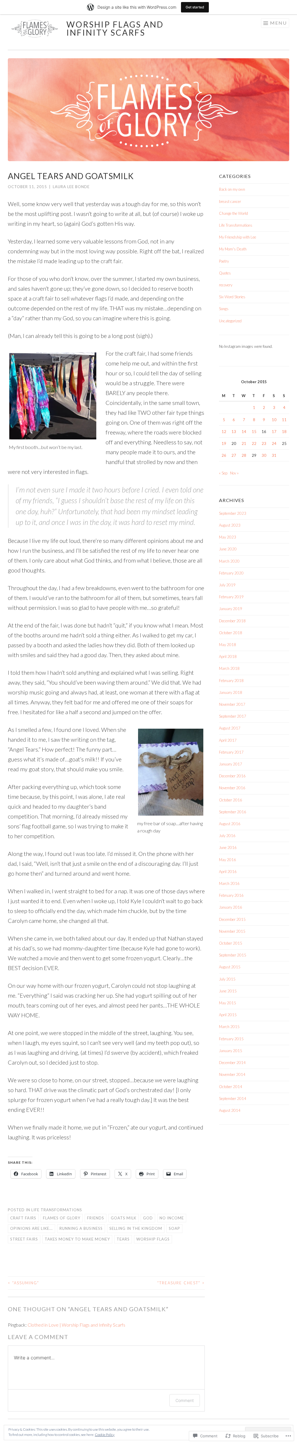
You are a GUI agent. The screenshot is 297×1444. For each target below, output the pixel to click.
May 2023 (227, 537)
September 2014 (232, 1098)
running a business (81, 1228)
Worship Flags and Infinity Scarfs (115, 28)
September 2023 (232, 513)
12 (224, 431)
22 (254, 443)
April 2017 (228, 740)
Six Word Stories (232, 296)
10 (274, 419)
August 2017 (229, 728)
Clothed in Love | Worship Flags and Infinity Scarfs (76, 1324)
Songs (224, 308)
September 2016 (232, 812)
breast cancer (230, 201)
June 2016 (228, 847)
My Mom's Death (233, 249)
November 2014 (232, 1074)
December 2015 (232, 919)
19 (224, 443)
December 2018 (232, 621)
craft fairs (23, 1218)
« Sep (223, 473)
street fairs (24, 1239)
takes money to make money (77, 1239)
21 (244, 443)
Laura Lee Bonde (71, 186)
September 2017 (232, 716)
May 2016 (227, 859)
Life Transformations (56, 1209)
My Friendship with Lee (237, 237)
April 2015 (228, 1014)
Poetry (224, 261)
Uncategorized (230, 321)
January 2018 (230, 692)
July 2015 (227, 979)
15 (254, 431)
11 (284, 419)
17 (274, 431)
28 (244, 455)
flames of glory (61, 1218)
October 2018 (230, 632)
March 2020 (229, 561)
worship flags (153, 1239)
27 (233, 455)
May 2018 (227, 644)
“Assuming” (23, 1283)
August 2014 (229, 1110)
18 (284, 431)
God (148, 1218)
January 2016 (230, 907)
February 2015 (231, 1038)
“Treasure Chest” (181, 1283)
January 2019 (230, 608)
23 (264, 443)
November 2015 (232, 931)
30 (264, 455)
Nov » (234, 473)
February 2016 (231, 895)
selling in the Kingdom (135, 1228)
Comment (184, 1400)
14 (244, 431)
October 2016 (230, 800)
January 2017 (230, 764)
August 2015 (229, 967)
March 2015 (229, 1026)
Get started (195, 7)
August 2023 (229, 525)
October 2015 (230, 943)
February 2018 (231, 680)
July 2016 (227, 835)
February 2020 (231, 573)
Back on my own (232, 189)
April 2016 (228, 871)
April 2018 (228, 656)
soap (174, 1228)
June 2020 (228, 549)
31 (274, 455)
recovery (225, 285)
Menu (278, 23)
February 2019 (231, 596)
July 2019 (227, 585)
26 (224, 455)
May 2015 (227, 1003)
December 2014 (232, 1062)
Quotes (225, 273)
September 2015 (232, 955)
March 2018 (229, 668)
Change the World (233, 213)
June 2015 (228, 991)
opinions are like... (31, 1228)
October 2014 (230, 1086)
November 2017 (232, 704)
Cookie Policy (105, 1434)
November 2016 (232, 787)
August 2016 (229, 823)
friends (95, 1218)
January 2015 (230, 1050)
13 (233, 431)
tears (123, 1239)
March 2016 (229, 883)
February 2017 (231, 752)
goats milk (123, 1218)
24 (274, 443)
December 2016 (232, 776)
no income (172, 1218)
